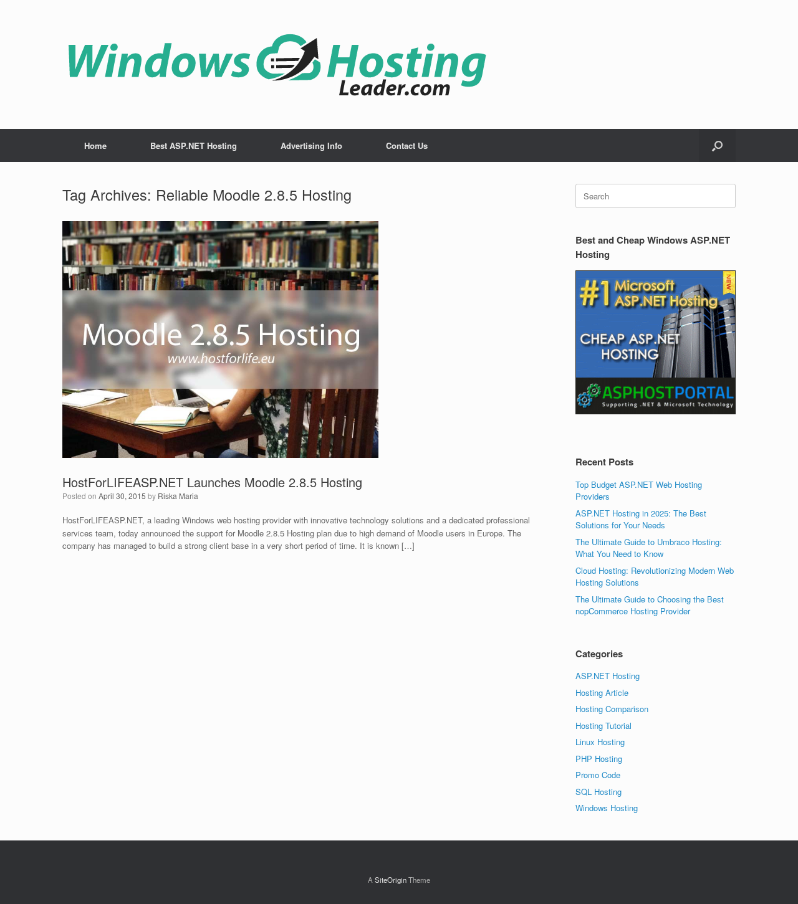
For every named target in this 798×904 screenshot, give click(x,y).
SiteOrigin (390, 880)
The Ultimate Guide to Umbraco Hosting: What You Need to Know (648, 548)
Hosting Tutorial (603, 725)
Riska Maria (178, 495)
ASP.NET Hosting (607, 676)
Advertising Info (311, 145)
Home (95, 145)
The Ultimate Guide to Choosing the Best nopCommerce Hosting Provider (649, 605)
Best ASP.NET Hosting (193, 145)
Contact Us (407, 145)
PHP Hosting (598, 758)
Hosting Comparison (611, 709)
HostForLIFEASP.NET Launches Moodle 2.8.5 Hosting (212, 482)
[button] (717, 145)
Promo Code (597, 775)
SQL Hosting (598, 791)
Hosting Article (601, 692)
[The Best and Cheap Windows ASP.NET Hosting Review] (276, 64)
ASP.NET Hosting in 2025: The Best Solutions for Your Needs (640, 519)
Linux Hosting (600, 742)
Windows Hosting (606, 808)
